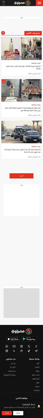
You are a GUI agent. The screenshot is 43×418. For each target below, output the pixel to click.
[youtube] (14, 346)
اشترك (7, 413)
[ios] (13, 339)
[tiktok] (29, 351)
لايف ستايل (35, 374)
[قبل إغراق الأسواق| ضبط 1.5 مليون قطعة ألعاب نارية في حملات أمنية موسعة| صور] (21, 90)
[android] (29, 339)
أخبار (38, 363)
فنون (37, 382)
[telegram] (36, 351)
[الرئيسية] (22, 3)
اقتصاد (37, 367)
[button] (39, 3)
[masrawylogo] (21, 331)
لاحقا (18, 413)
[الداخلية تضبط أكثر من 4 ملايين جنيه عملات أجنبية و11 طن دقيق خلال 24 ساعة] (21, 132)
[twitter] (29, 346)
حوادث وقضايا (36, 63)
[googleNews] (7, 351)
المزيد (22, 175)
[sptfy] (21, 351)
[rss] (14, 351)
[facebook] (36, 346)
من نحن (13, 363)
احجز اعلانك (12, 371)
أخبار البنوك (35, 378)
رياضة (37, 371)
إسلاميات (36, 390)
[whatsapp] (7, 346)
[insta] (21, 346)
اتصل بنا (13, 367)
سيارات (37, 386)
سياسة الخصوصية (10, 374)
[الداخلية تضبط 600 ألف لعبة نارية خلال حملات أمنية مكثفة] (21, 48)
